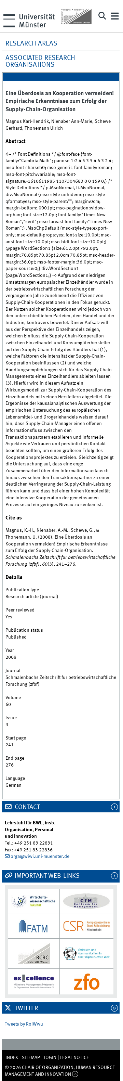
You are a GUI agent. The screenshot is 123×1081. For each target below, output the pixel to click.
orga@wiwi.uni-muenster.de (40, 856)
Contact (26, 807)
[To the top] (75, 1074)
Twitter (25, 1008)
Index (11, 1057)
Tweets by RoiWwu (24, 1024)
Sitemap (31, 1057)
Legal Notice (74, 1057)
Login (50, 1057)
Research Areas (31, 43)
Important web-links (46, 876)
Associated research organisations (40, 61)
